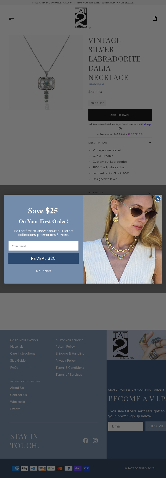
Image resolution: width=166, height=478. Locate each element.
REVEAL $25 (43, 258)
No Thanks (43, 271)
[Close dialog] (157, 198)
